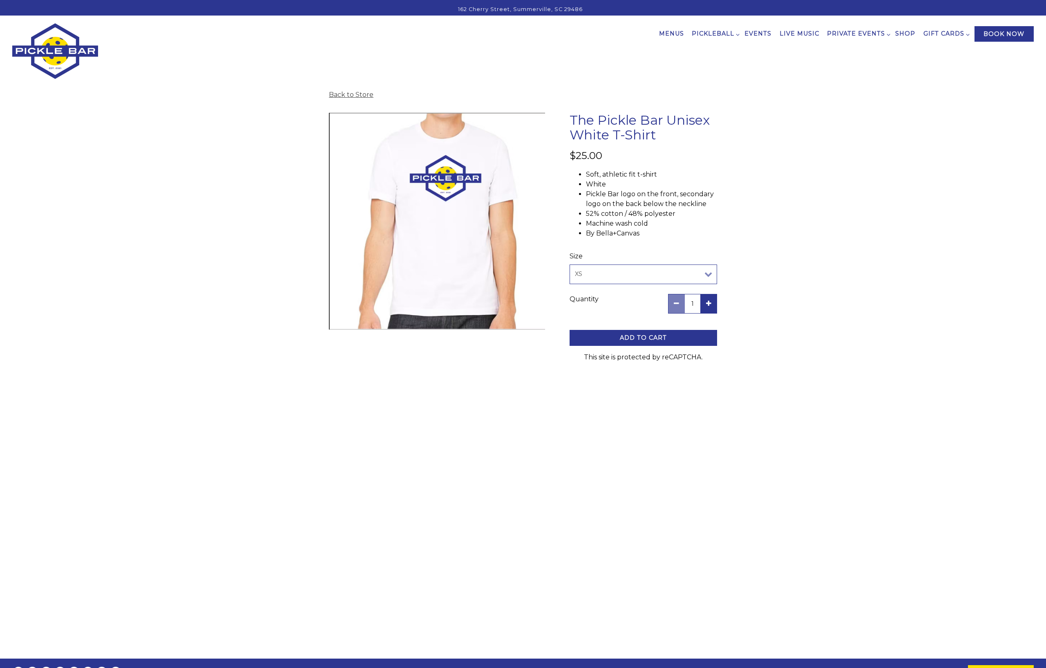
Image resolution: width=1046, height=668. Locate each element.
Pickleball (714, 33)
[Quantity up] (708, 303)
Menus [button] (671, 33)
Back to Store (351, 95)
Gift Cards (945, 33)
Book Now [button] (1003, 34)
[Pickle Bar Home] (55, 50)
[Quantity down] (676, 303)
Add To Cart (643, 337)
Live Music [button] (799, 33)
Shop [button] (905, 33)
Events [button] (757, 33)
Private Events (857, 33)
